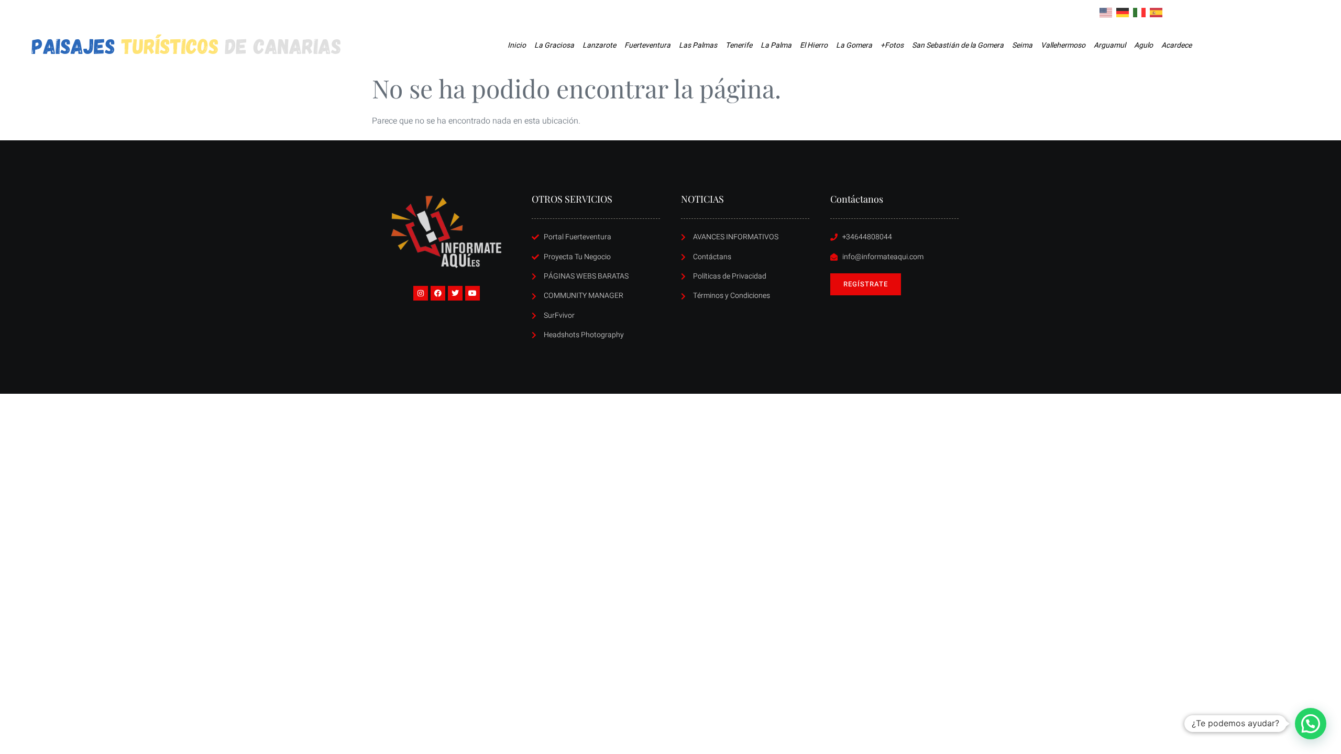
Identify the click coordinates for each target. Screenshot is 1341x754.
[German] (1123, 12)
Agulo (1143, 45)
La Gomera (854, 45)
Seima (1022, 45)
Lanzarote (599, 45)
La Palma (776, 45)
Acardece (1176, 45)
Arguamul (1110, 45)
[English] (1106, 12)
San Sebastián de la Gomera (958, 45)
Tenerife (739, 45)
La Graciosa (554, 45)
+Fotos (892, 45)
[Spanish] (1156, 12)
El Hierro (814, 45)
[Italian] (1139, 12)
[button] (1310, 723)
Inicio (517, 45)
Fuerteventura (647, 45)
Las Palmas (698, 45)
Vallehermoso (1063, 45)
